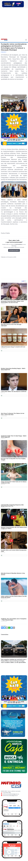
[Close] (26, 1)
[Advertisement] (14, 23)
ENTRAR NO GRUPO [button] (14, 250)
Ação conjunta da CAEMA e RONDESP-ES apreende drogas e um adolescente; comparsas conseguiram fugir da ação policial (13, 662)
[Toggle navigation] (26, 40)
